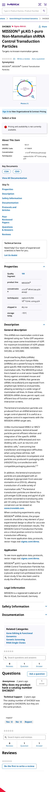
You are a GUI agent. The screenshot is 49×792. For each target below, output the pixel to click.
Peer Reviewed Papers (7, 219)
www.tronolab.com (14, 508)
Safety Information (12, 198)
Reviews (6, 234)
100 (23, 273)
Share (44, 26)
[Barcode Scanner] (39, 4)
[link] (8, 651)
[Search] (44, 11)
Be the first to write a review (20, 767)
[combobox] (24, 10)
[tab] (26, 18)
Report (28, 721)
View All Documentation (14, 178)
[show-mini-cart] (45, 4)
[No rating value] (7, 59)
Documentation (10, 202)
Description (8, 193)
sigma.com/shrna (30, 541)
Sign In (5, 111)
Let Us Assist (10, 255)
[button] (41, 682)
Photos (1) (24, 103)
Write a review (23, 59)
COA (6, 171)
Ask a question (38, 59)
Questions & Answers (7, 228)
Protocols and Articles (9, 209)
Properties (7, 189)
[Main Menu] (3, 4)
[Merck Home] (13, 4)
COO (17, 171)
